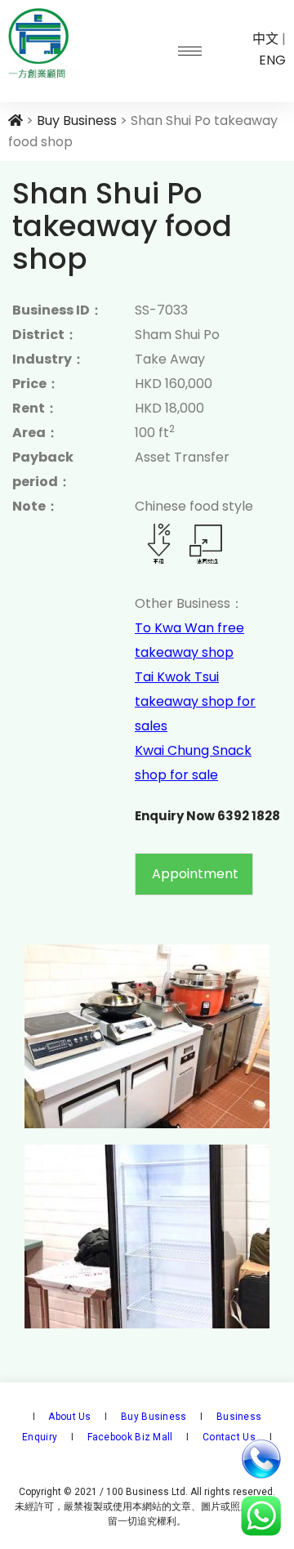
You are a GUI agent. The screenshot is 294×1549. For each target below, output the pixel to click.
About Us (69, 1416)
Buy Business (152, 1416)
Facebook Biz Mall (130, 1437)
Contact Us (228, 1437)
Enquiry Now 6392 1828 (207, 815)
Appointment (195, 873)
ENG (272, 60)
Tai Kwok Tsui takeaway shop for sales (195, 701)
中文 (265, 38)
